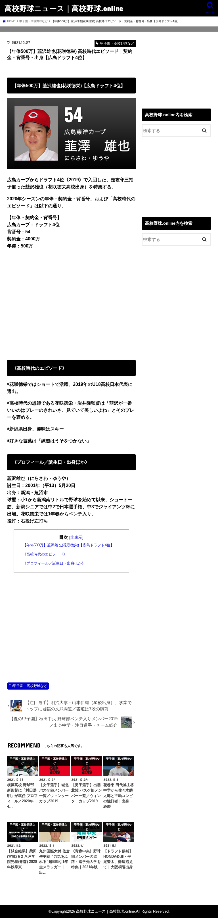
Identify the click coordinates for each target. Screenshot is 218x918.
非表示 (76, 537)
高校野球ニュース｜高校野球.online (64, 8)
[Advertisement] (71, 303)
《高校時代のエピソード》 (45, 554)
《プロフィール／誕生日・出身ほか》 (54, 563)
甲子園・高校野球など (30, 686)
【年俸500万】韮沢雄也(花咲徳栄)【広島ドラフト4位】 (68, 545)
